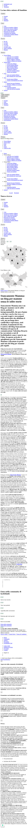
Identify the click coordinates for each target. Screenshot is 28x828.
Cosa (5, 26)
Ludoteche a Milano (12, 69)
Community (7, 639)
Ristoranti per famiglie (9, 31)
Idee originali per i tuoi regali (14, 76)
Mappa (8, 138)
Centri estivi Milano (12, 63)
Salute (5, 146)
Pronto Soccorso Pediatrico (13, 83)
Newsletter (6, 641)
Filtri (2, 138)
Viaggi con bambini (11, 72)
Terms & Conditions (21, 634)
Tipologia (3, 241)
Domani (6, 19)
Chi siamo (6, 648)
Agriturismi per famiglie (9, 33)
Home (5, 153)
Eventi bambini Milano (12, 65)
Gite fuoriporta (7, 36)
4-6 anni (6, 44)
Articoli (5, 190)
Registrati (6, 7)
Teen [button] (5, 77)
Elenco (12, 138)
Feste (5, 144)
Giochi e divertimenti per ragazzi (15, 80)
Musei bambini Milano (12, 68)
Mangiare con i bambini (13, 58)
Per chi (5, 41)
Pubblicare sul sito (8, 647)
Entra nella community (6, 624)
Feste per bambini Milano (13, 75)
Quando (6, 16)
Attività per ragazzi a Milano (11, 29)
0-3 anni (6, 42)
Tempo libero (7, 142)
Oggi (5, 17)
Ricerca (3, 52)
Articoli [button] (5, 90)
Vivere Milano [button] (7, 55)
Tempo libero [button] (7, 62)
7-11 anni (6, 45)
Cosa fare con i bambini (13, 56)
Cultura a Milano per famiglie (14, 61)
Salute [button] (5, 82)
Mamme (6, 49)
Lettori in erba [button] (7, 86)
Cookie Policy (12, 634)
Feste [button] (5, 73)
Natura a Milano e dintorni (13, 59)
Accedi (5, 5)
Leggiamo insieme (11, 87)
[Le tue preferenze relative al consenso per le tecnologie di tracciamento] (2, 825)
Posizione (3, 243)
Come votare (7, 646)
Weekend (6, 20)
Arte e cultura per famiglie (10, 30)
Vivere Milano (7, 141)
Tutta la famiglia (8, 48)
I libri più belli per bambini (13, 89)
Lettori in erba (7, 148)
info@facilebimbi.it (5, 659)
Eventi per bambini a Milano (11, 27)
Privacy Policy (4, 634)
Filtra (2, 289)
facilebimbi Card (8, 4)
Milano (2, 244)
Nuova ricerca (4, 96)
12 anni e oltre (7, 47)
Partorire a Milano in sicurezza (14, 84)
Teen (5, 145)
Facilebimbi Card (8, 643)
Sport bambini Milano (12, 66)
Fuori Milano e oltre (5, 270)
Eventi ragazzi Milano (12, 79)
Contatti (6, 650)
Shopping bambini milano (13, 70)
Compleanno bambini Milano (11, 34)
